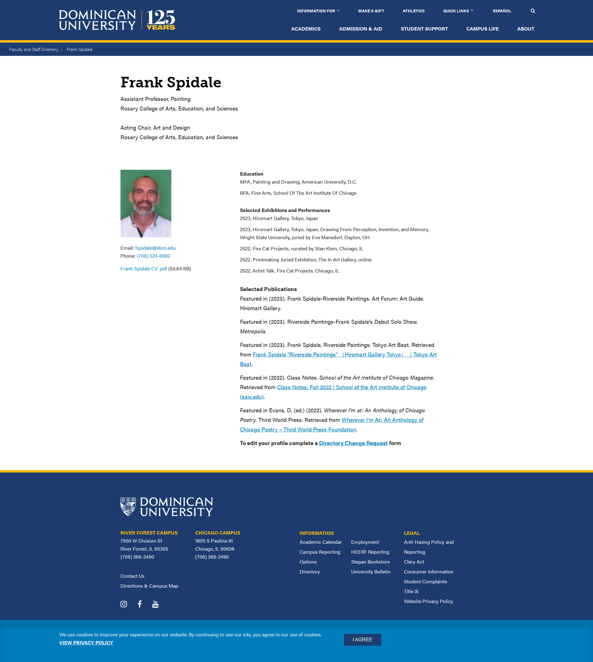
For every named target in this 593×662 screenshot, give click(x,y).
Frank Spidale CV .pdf (143, 268)
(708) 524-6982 (153, 255)
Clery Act (414, 561)
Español (502, 11)
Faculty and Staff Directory (33, 49)
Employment (365, 541)
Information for (316, 11)
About (525, 28)
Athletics (414, 11)
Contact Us (132, 575)
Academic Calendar (321, 541)
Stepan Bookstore (370, 561)
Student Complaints (425, 581)
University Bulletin (371, 571)
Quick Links (456, 11)
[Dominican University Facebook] (144, 604)
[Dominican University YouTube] (160, 604)
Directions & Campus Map (149, 585)
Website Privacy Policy (428, 601)
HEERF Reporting (370, 551)
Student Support (424, 28)
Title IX (411, 591)
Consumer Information (428, 571)
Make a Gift (371, 11)
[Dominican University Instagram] (128, 604)
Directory (310, 571)
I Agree (362, 639)
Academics (306, 28)
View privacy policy (86, 642)
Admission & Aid (360, 28)
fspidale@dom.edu (155, 247)
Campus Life (482, 28)
